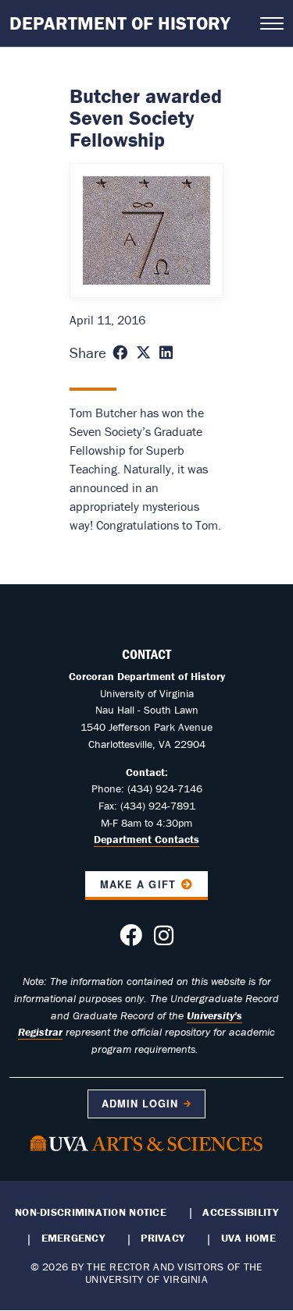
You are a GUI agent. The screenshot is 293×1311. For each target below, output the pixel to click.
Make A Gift (137, 884)
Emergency (73, 1237)
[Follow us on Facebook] (131, 940)
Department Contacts (146, 839)
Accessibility (240, 1212)
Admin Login (140, 1104)
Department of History (119, 23)
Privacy (162, 1237)
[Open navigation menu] (272, 23)
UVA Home (248, 1237)
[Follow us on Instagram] (163, 940)
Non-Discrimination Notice (90, 1212)
